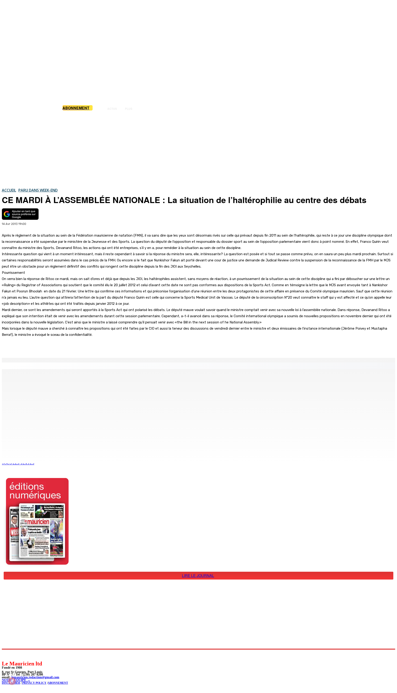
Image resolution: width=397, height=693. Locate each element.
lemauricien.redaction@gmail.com (35, 677)
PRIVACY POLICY (34, 683)
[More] (97, 346)
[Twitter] (64, 346)
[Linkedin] (27, 655)
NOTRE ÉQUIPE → (16, 680)
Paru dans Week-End (38, 190)
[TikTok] (37, 655)
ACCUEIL (9, 190)
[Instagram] (16, 655)
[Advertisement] (198, 149)
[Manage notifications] (12, 681)
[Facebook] (47, 346)
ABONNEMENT (58, 683)
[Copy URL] (80, 346)
